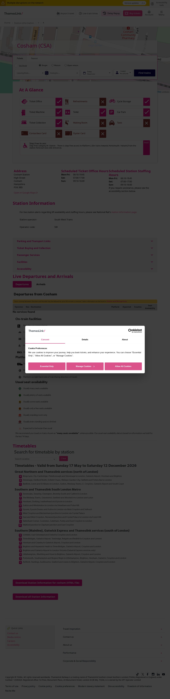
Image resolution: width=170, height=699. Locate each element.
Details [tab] (85, 339)
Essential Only (47, 366)
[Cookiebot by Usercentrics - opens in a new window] (130, 331)
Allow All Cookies (123, 366)
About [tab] (125, 339)
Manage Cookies (83, 366)
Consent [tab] (45, 339)
